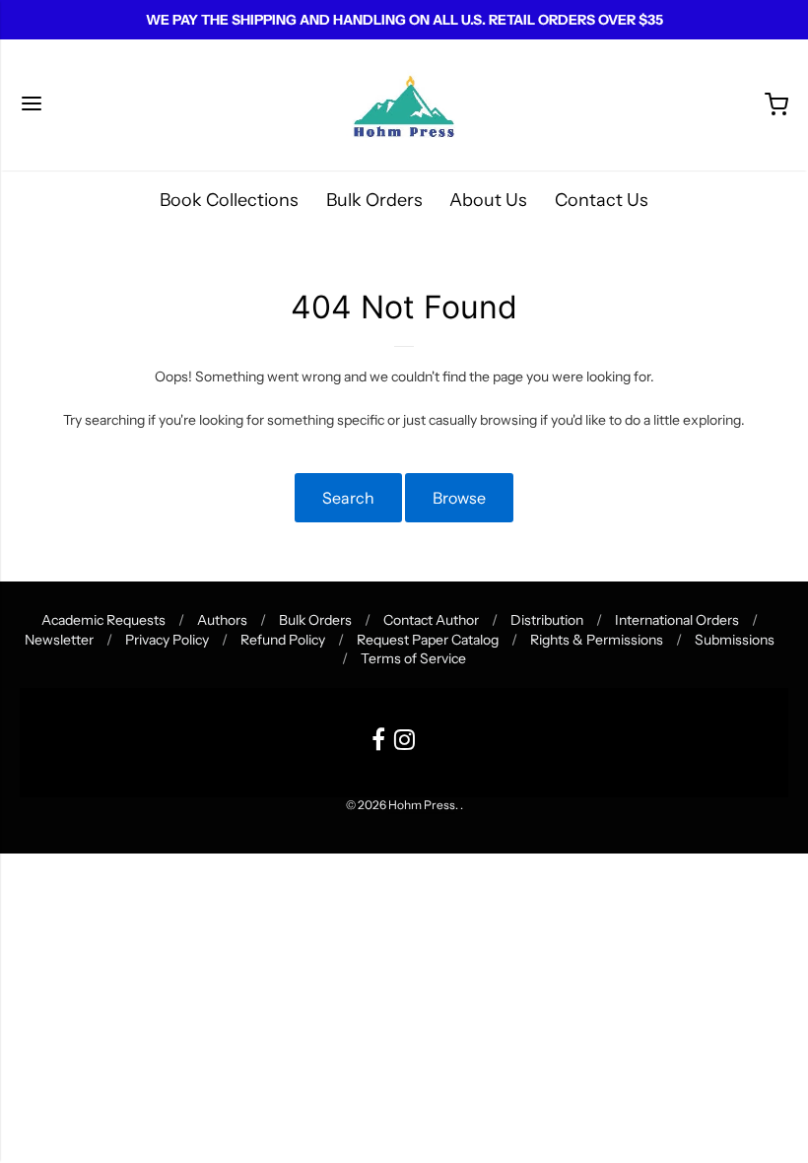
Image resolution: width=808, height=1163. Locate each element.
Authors (222, 620)
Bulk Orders (374, 200)
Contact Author (431, 620)
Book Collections (229, 200)
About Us (488, 200)
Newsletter (59, 640)
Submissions (734, 640)
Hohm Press (421, 804)
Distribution (546, 620)
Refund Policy (282, 640)
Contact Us (601, 200)
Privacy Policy (167, 640)
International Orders (677, 620)
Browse (459, 498)
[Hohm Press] (404, 105)
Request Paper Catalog (428, 640)
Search (348, 498)
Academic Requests (103, 620)
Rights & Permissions (596, 640)
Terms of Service (413, 658)
